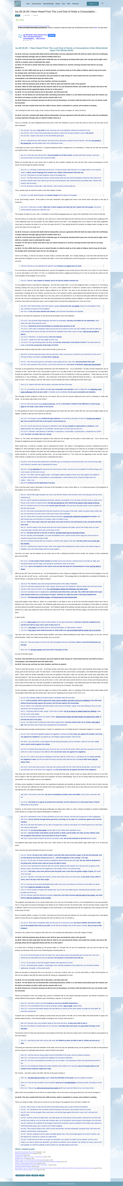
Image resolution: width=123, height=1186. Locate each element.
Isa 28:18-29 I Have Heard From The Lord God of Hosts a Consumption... (31, 1165)
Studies (58, 3)
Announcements (36, 3)
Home (28, 3)
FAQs (68, 3)
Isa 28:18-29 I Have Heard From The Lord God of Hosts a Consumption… (34, 26)
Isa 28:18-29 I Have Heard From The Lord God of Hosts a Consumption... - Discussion (35, 36)
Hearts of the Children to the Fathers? (23, 1166)
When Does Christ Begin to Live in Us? (24, 1153)
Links (63, 3)
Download (51, 35)
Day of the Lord (20, 1175)
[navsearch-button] (102, 3)
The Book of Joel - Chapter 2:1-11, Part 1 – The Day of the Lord (29, 1156)
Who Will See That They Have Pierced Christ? (25, 1152)
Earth (28, 1175)
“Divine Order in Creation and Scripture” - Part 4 (26, 1169)
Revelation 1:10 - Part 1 (20, 1158)
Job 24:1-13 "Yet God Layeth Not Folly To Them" (26, 1163)
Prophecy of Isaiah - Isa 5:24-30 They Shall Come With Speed (29, 1160)
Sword (42, 1175)
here (95, 27)
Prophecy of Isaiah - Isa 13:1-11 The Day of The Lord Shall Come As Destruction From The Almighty (37, 1161)
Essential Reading (48, 3)
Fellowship (75, 3)
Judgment (35, 1175)
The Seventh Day (19, 1155)
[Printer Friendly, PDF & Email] (19, 20)
